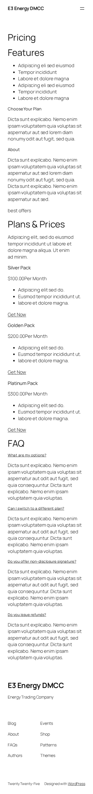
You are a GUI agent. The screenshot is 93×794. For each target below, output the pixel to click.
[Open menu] (82, 8)
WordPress (76, 783)
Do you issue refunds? (27, 614)
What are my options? (27, 455)
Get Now (17, 314)
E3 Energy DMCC (26, 8)
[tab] (46, 455)
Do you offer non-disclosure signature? (42, 561)
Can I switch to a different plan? (36, 508)
